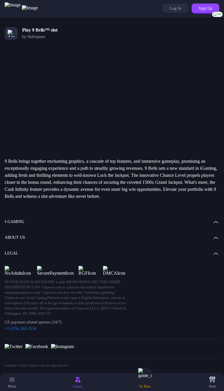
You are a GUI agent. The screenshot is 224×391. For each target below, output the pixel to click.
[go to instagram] (62, 346)
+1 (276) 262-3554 (20, 328)
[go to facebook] (36, 346)
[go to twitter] (13, 346)
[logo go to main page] (21, 8)
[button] (175, 8)
